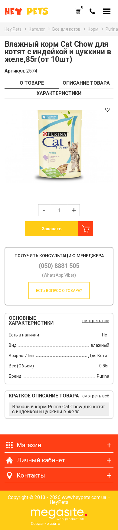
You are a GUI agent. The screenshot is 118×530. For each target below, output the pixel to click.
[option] (59, 146)
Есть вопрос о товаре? (59, 290)
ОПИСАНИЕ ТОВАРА (86, 83)
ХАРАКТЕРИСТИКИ (59, 93)
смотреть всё (95, 321)
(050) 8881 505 (59, 266)
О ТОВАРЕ (32, 83)
